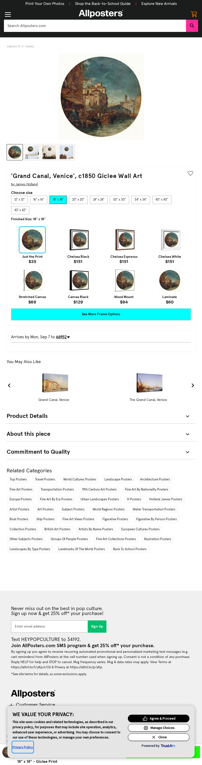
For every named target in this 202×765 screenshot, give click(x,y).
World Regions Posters (109, 509)
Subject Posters (73, 509)
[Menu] (8, 14)
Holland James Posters (165, 499)
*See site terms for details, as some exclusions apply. (49, 674)
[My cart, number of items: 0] (194, 14)
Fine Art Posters (21, 489)
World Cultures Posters (79, 479)
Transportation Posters (57, 489)
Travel (30, 46)
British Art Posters (57, 529)
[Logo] (101, 14)
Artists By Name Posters (96, 529)
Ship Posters (45, 519)
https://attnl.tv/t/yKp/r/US (31, 667)
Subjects (13, 46)
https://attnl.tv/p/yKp (86, 667)
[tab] (19, 200)
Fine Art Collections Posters (116, 539)
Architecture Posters (155, 479)
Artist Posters (19, 509)
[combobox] (95, 26)
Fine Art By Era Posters (56, 499)
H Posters (134, 499)
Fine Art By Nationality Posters (146, 489)
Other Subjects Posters (26, 539)
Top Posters (18, 479)
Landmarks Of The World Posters (81, 549)
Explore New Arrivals (159, 4)
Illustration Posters (157, 539)
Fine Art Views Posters (78, 519)
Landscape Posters (118, 479)
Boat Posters (19, 519)
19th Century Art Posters (99, 489)
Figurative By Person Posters (156, 519)
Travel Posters (45, 479)
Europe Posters (21, 499)
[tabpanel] (101, 265)
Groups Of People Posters (69, 539)
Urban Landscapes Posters (100, 499)
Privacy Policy (23, 747)
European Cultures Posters (140, 529)
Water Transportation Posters (154, 509)
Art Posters (45, 509)
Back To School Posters (130, 549)
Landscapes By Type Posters (30, 549)
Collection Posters (23, 529)
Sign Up (97, 626)
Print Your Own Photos (44, 4)
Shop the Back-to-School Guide (103, 4)
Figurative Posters (115, 519)
